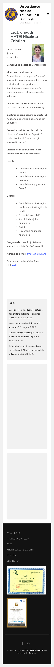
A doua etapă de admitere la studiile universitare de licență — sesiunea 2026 (26, 314)
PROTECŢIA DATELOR (18, 538)
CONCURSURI (13, 533)
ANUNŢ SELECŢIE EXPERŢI (20, 549)
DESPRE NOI (13, 561)
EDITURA (11, 555)
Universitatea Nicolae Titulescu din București (30, 13)
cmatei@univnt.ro (36, 253)
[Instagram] (28, 644)
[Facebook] (22, 644)
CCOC (9, 544)
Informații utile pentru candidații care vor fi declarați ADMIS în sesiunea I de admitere (26, 350)
